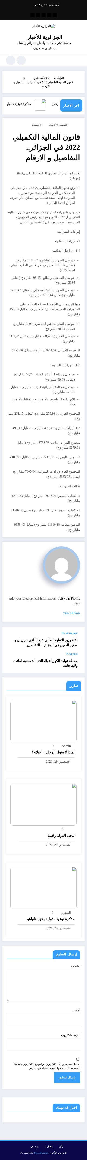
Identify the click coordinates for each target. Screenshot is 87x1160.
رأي (61, 1146)
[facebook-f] (55, 15)
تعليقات (75, 966)
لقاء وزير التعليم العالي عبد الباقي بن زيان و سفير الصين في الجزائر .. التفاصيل (46, 642)
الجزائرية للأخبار (44, 37)
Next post (72, 653)
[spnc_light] (10, 60)
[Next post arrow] (10, 662)
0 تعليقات (37, 124)
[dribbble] (44, 15)
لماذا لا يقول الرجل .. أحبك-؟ (53, 752)
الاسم (77, 1010)
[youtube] (32, 15)
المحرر (66, 912)
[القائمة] (79, 60)
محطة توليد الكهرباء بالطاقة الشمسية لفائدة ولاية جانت (45, 663)
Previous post (70, 633)
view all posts (71, 613)
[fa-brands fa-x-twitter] (49, 15)
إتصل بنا (48, 1146)
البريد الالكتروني (70, 1035)
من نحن (34, 1146)
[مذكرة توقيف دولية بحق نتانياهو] (43, 887)
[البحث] (21, 60)
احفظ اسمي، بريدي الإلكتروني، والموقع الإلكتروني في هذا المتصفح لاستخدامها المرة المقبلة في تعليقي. (47, 1066)
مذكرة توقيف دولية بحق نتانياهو (51, 919)
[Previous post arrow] (10, 639)
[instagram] (38, 15)
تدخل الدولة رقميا (61, 835)
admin (66, 746)
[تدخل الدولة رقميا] (43, 804)
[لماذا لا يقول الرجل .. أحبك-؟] (43, 721)
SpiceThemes (41, 1153)
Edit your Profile (69, 598)
